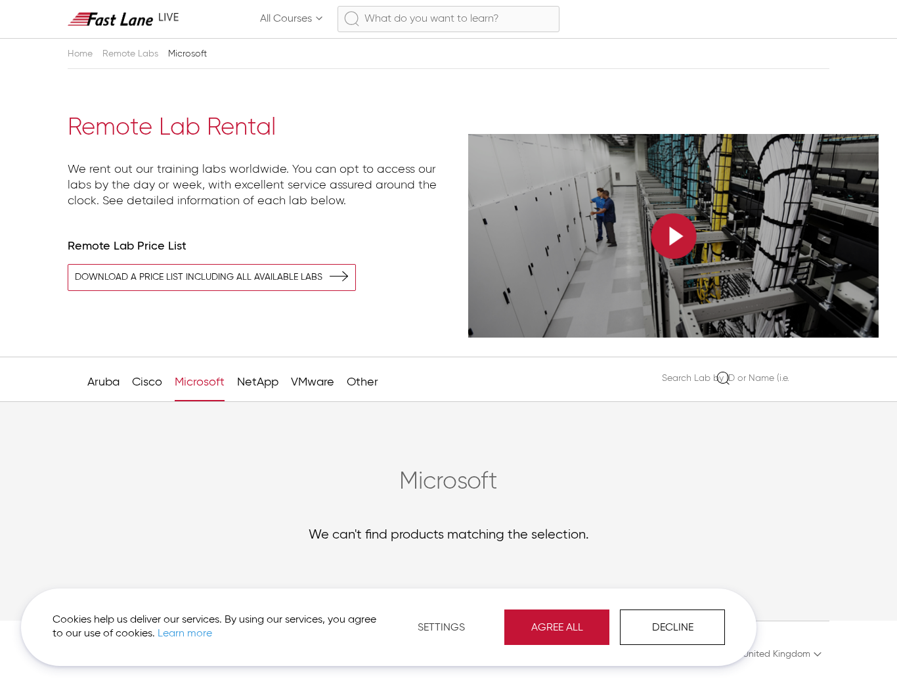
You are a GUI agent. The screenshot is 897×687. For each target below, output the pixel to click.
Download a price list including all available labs (198, 277)
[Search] (723, 378)
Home (81, 53)
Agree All (557, 628)
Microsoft (200, 382)
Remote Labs (131, 53)
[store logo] (123, 18)
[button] (776, 654)
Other (362, 382)
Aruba (103, 382)
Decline (672, 628)
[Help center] (794, 19)
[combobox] (448, 19)
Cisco (147, 382)
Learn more (185, 634)
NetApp (257, 382)
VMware (312, 382)
